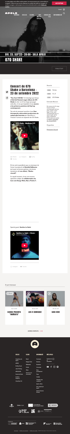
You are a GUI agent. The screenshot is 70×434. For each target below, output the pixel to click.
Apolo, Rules (39, 384)
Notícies (38, 361)
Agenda (16, 15)
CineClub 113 (47, 16)
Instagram (23, 156)
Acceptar (59, 3)
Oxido (27, 367)
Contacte (38, 359)
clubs (32, 15)
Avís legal (16, 430)
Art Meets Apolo (39, 17)
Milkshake (28, 364)
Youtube (15, 159)
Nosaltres (38, 364)
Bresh (27, 359)
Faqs (37, 374)
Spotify (33, 156)
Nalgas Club (29, 361)
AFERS (17, 363)
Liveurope (38, 367)
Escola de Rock (19, 374)
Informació (58, 15)
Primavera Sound (52, 130)
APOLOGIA (18, 371)
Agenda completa (33, 331)
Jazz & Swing (19, 368)
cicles (24, 15)
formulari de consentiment (52, 120)
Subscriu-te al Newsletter (49, 360)
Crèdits (38, 377)
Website (14, 156)
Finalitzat (59, 68)
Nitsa (27, 370)
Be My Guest (19, 366)
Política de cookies (33, 430)
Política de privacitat (24, 430)
